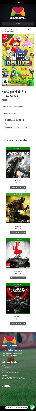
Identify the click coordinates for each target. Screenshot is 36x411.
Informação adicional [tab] (9, 113)
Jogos (7, 30)
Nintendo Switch (15, 30)
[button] (31, 36)
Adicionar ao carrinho (18, 187)
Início (3, 30)
